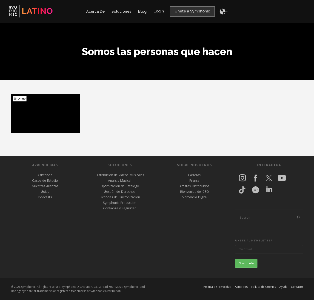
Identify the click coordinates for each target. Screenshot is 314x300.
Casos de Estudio (45, 180)
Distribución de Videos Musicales (119, 175)
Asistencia (44, 175)
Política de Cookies (263, 287)
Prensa (194, 180)
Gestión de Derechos (119, 191)
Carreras (194, 175)
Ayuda (283, 287)
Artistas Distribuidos (194, 186)
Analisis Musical (119, 180)
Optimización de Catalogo (119, 186)
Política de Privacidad (217, 287)
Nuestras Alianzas (45, 186)
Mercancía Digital (194, 197)
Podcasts (45, 197)
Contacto (297, 287)
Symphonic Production (120, 202)
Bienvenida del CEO (194, 191)
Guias (45, 191)
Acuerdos (241, 287)
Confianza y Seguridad (119, 208)
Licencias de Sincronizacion (120, 197)
